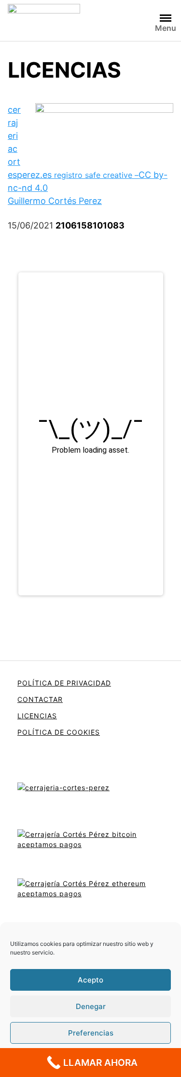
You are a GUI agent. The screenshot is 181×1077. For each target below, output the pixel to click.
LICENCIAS (37, 716)
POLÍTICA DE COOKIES (58, 732)
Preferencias (90, 1032)
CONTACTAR (40, 699)
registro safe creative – (96, 175)
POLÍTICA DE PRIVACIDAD (64, 683)
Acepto (90, 979)
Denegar (91, 1006)
